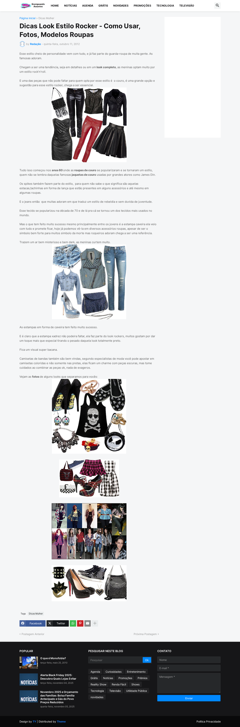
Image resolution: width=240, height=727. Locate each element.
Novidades (120, 5)
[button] (217, 5)
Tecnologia (165, 5)
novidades (97, 697)
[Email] (87, 623)
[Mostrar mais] (95, 623)
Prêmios (142, 678)
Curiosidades (114, 671)
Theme (61, 721)
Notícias (70, 5)
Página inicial (27, 18)
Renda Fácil (119, 684)
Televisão (186, 5)
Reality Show (98, 684)
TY (34, 721)
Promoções (142, 5)
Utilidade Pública (136, 690)
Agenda (87, 5)
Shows (135, 684)
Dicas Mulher (46, 18)
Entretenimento (136, 671)
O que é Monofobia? (53, 658)
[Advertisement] (196, 77)
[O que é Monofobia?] (29, 663)
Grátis (103, 5)
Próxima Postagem (145, 634)
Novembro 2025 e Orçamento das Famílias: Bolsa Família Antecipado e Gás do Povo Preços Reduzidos (59, 697)
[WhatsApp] (73, 623)
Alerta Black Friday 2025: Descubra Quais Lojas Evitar (58, 676)
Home (55, 5)
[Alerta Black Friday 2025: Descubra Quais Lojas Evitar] (29, 679)
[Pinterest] (80, 623)
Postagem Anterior (33, 634)
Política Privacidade (208, 721)
